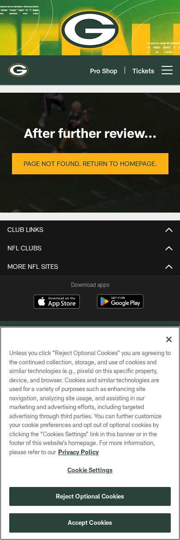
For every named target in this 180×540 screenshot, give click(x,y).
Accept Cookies (90, 522)
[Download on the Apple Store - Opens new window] (57, 302)
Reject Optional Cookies (90, 496)
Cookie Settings (90, 470)
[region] (90, 433)
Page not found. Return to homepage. (90, 163)
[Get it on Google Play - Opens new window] (120, 306)
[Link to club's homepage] (18, 66)
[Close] (169, 339)
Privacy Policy (78, 452)
